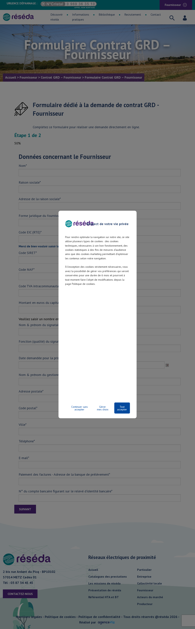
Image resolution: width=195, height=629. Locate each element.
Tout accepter (122, 408)
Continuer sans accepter (79, 408)
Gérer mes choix (102, 408)
